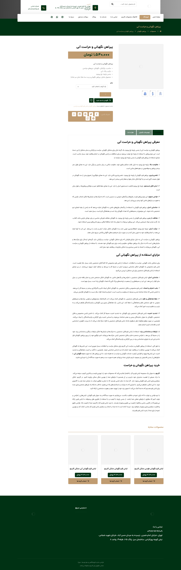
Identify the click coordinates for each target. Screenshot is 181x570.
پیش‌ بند (52, 144)
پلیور (55, 74)
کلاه (54, 154)
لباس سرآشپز (83, 516)
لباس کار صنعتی (52, 197)
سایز (111, 83)
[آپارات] (51, 17)
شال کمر (50, 133)
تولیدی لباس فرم (82, 537)
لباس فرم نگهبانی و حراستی (81, 106)
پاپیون (51, 123)
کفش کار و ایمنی (52, 102)
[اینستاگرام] (62, 17)
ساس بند (50, 130)
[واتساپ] (57, 17)
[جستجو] (112, 4)
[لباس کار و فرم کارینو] (160, 31)
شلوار (55, 95)
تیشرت (55, 85)
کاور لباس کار (51, 151)
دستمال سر (49, 126)
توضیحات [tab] (158, 132)
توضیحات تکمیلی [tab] (144, 132)
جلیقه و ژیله (53, 92)
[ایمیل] (152, 547)
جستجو (27, 50)
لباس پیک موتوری (52, 105)
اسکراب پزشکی (52, 71)
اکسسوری (52, 119)
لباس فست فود (50, 187)
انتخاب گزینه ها (147, 481)
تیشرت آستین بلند (51, 88)
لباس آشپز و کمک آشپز (48, 158)
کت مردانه (54, 98)
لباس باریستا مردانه (47, 168)
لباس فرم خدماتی (52, 112)
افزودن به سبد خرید (102, 100)
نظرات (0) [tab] (131, 132)
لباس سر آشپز (51, 176)
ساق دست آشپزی (50, 147)
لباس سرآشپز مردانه (47, 183)
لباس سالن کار (82, 519)
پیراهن (55, 78)
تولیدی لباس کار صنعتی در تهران (77, 534)
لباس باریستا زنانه (48, 165)
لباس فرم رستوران (52, 116)
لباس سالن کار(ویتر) (49, 172)
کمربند (51, 140)
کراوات (51, 137)
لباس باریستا (51, 161)
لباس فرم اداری (52, 109)
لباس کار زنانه (53, 194)
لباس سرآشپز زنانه (47, 179)
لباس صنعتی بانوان (81, 531)
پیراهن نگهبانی (92, 106)
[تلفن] (144, 547)
